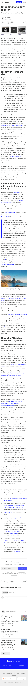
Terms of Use (21, 572)
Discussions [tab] (13, 611)
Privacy (14, 673)
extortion (16, 192)
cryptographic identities (18, 518)
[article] (14, 620)
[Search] (25, 611)
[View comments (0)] (8, 22)
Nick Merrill (8, 17)
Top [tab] (3, 611)
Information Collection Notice (17, 573)
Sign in (24, 2)
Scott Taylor (18, 290)
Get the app (22, 679)
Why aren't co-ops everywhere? (7, 617)
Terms (18, 673)
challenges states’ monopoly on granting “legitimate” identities (13, 374)
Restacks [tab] (11, 592)
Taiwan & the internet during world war (8, 641)
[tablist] (8, 592)
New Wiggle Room (10, 213)
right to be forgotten (8, 264)
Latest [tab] (7, 611)
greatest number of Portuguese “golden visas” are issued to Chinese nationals (14, 506)
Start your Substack (10, 679)
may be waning (18, 551)
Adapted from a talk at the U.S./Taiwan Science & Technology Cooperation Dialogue (8, 645)
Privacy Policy (14, 575)
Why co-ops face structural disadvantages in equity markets (10, 620)
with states (16, 311)
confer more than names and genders (12, 126)
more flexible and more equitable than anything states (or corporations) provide (11, 403)
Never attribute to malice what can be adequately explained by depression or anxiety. (9, 631)
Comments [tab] (5, 592)
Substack (6, 682)
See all (4, 653)
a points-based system (15, 157)
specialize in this (13, 533)
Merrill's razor (5, 629)
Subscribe (19, 2)
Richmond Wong (8, 513)
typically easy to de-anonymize (11, 531)
